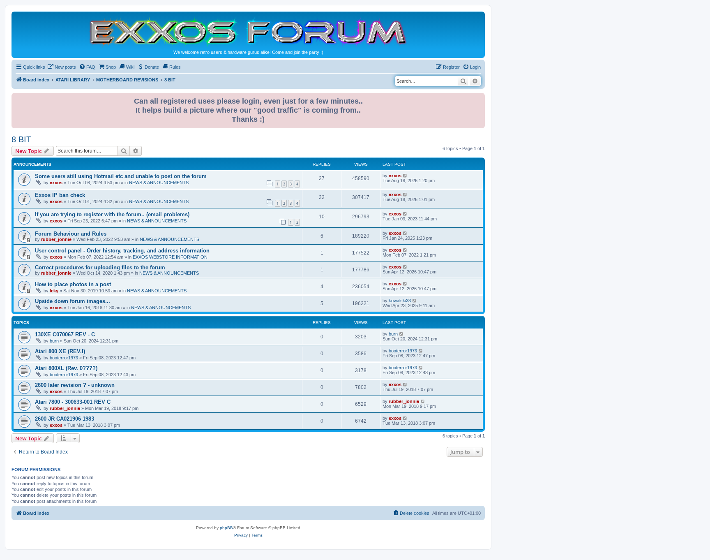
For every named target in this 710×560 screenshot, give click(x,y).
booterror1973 (64, 357)
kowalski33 (400, 300)
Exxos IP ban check (60, 195)
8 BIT (21, 139)
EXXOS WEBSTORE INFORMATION (170, 257)
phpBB (226, 527)
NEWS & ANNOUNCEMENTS (159, 182)
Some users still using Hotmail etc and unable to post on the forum (121, 176)
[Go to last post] (405, 175)
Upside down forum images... (72, 301)
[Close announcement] (479, 98)
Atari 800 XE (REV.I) (60, 351)
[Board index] (248, 31)
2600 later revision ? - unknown (75, 385)
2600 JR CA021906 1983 (64, 419)
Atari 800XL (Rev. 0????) (66, 368)
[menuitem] (61, 67)
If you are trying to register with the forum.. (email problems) (112, 214)
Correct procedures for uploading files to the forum (100, 267)
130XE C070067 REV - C (65, 334)
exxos (56, 182)
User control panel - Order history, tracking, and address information (122, 251)
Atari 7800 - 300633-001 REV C (73, 402)
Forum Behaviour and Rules (70, 234)
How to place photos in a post (73, 284)
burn (54, 340)
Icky (54, 290)
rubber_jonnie (56, 239)
